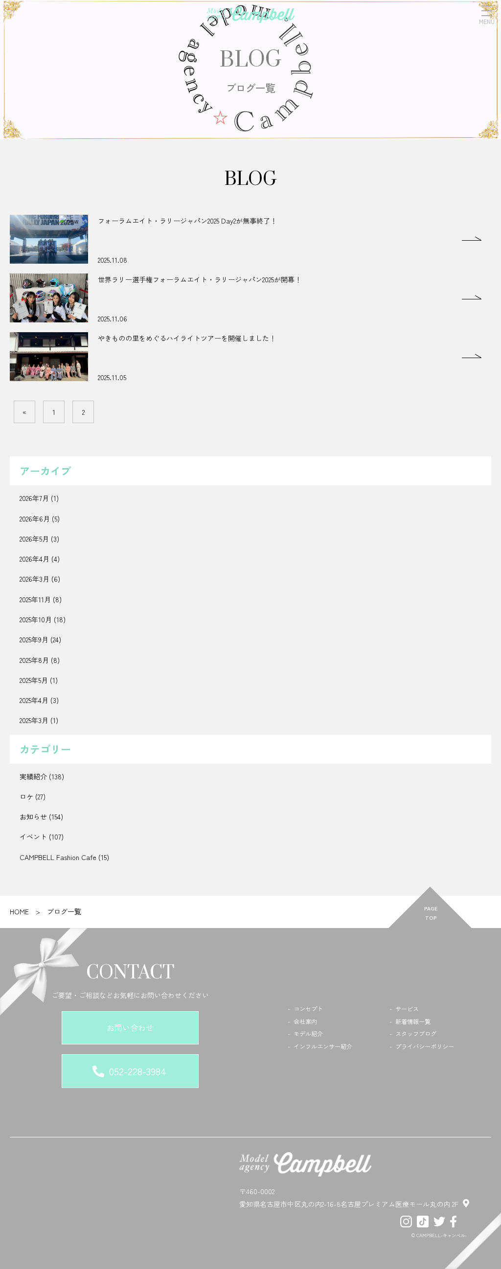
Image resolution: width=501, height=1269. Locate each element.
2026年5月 (34, 539)
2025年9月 (34, 639)
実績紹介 (33, 776)
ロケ (26, 796)
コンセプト (308, 1008)
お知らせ (33, 816)
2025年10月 (36, 619)
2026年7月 (34, 498)
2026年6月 (35, 518)
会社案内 (305, 1021)
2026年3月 (34, 579)
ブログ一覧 (64, 911)
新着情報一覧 (413, 1021)
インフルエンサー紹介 (323, 1046)
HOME (19, 911)
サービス (407, 1008)
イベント (33, 836)
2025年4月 (34, 700)
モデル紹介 (308, 1033)
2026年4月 (34, 559)
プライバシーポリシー (424, 1046)
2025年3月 (34, 720)
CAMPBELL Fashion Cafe (58, 857)
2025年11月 (35, 599)
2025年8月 (34, 660)
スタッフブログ (415, 1033)
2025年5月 (34, 680)
